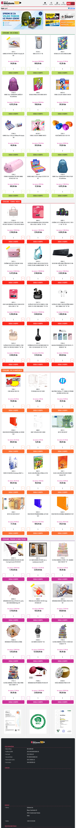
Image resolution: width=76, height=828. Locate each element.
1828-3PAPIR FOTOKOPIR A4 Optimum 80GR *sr (13, 472)
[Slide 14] (31, 27)
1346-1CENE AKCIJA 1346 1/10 (13, 390)
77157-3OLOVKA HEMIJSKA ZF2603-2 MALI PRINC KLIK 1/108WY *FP (13, 683)
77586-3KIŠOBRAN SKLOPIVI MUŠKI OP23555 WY (38, 682)
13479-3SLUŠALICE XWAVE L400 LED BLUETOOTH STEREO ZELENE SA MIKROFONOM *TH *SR (38, 263)
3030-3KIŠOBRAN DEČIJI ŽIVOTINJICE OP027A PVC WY (62, 601)
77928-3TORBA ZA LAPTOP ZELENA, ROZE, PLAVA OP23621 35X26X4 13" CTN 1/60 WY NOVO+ (13, 222)
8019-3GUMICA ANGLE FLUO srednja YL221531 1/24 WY (38, 176)
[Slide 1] (7, 27)
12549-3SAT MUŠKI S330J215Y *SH (38, 641)
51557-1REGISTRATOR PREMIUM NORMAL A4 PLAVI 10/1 (38, 514)
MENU (68, 4)
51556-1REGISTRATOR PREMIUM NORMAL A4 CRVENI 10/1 (13, 432)
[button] (71, 3)
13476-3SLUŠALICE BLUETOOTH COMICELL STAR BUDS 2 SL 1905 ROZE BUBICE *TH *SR (13, 345)
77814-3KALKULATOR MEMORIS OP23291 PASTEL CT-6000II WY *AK (63, 345)
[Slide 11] (26, 27)
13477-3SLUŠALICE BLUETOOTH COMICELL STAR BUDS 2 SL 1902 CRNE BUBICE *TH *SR (38, 304)
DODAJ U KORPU (13, 73)
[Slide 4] (13, 27)
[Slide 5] (15, 27)
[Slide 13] (29, 27)
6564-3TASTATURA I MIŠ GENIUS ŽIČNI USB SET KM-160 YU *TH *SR (62, 263)
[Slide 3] (11, 27)
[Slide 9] (22, 27)
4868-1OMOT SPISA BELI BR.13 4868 (38, 431)
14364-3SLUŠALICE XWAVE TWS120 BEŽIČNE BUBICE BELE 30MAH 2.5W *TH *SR (62, 304)
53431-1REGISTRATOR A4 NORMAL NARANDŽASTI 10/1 (63, 513)
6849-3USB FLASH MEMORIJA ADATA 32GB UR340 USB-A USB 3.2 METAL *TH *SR (38, 222)
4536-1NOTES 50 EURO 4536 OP (13, 513)
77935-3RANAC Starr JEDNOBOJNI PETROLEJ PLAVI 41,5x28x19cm (62, 176)
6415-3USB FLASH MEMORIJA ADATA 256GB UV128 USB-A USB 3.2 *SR (13, 304)
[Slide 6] (16, 27)
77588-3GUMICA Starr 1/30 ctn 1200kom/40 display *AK (13, 135)
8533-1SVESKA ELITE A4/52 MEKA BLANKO (62, 52)
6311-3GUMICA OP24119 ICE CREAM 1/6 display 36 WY (13, 53)
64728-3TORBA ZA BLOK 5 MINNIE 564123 (38, 134)
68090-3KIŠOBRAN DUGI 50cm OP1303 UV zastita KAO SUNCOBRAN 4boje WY (13, 601)
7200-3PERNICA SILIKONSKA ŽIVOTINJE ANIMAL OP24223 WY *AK (13, 176)
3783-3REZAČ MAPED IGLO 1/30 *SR (63, 134)
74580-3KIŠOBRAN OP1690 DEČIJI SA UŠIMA (13, 641)
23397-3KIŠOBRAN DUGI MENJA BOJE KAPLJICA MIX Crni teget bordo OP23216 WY (13, 560)
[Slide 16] (35, 27)
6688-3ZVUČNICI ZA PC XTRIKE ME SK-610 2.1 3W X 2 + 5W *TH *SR (62, 222)
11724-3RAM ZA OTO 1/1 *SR (38, 52)
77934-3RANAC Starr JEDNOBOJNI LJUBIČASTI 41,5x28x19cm (13, 94)
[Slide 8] (20, 27)
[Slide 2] (9, 27)
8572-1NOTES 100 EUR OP (62, 431)
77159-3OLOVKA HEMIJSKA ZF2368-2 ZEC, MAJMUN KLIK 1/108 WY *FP (62, 560)
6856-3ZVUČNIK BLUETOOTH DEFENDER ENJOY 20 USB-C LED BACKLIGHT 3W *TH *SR (38, 345)
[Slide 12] (27, 27)
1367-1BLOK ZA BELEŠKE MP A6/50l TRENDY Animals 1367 (62, 473)
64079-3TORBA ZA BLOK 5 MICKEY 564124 (62, 93)
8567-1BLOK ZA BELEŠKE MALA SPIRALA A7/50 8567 (38, 473)
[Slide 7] (18, 27)
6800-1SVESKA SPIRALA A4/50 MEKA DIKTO (38, 93)
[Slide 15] (33, 27)
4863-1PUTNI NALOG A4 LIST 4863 (38, 390)
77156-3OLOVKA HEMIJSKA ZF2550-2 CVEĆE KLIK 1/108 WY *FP (63, 642)
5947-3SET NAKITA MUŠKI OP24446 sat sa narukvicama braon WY (38, 560)
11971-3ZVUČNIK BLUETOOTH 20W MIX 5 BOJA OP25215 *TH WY (13, 263)
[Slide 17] (36, 27)
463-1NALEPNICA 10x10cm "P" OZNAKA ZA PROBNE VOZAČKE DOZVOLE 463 (62, 391)
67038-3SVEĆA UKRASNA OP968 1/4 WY (62, 682)
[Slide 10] (24, 27)
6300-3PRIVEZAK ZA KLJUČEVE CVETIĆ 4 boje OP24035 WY (38, 601)
